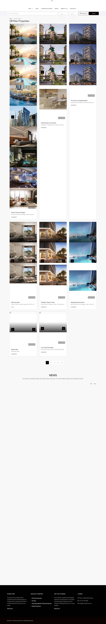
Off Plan (34, 601)
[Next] (62, 362)
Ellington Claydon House (48, 302)
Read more (10, 608)
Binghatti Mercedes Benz (78, 302)
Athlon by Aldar (15, 302)
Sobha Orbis (14, 349)
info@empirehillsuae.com (85, 603)
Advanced (84, 13)
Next (95, 383)
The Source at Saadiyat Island (79, 100)
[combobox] (61, 15)
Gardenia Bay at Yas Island (48, 123)
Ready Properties (36, 606)
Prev (91, 383)
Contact (73, 8)
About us (64, 8)
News (56, 8)
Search (93, 13)
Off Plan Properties (37, 598)
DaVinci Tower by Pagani (18, 212)
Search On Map (46, 8)
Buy (30, 8)
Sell (37, 8)
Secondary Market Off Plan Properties (42, 603)
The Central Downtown (47, 347)
